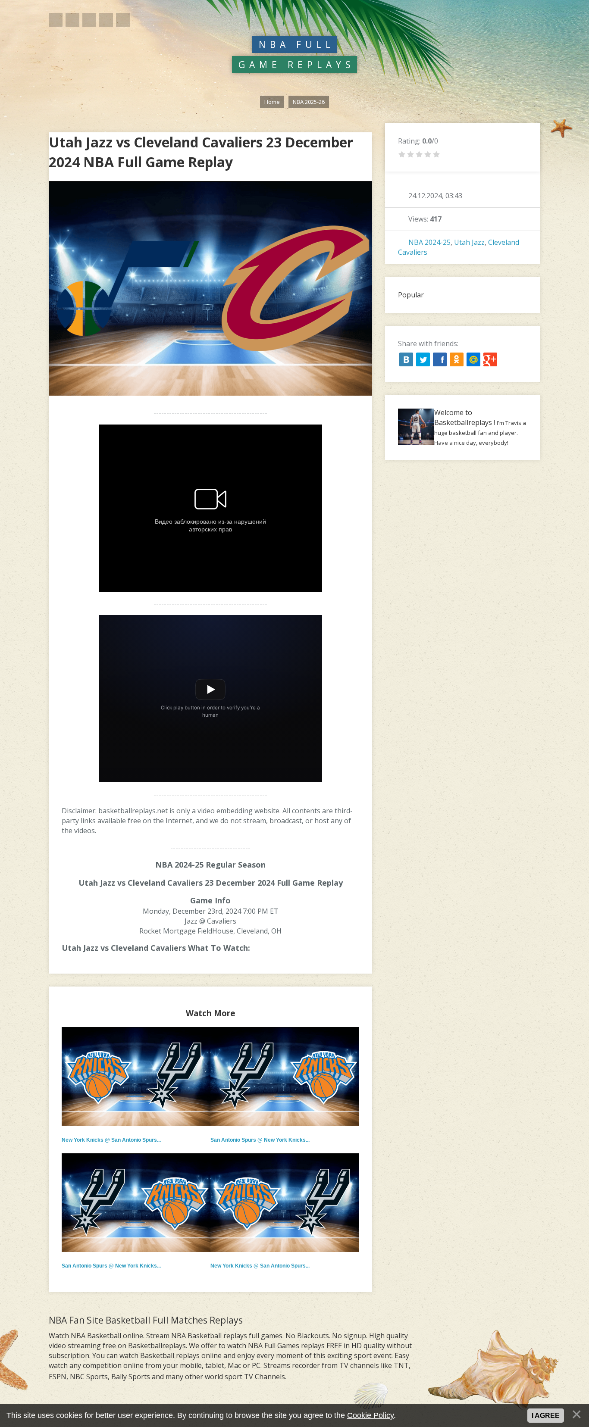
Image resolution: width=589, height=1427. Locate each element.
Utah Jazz (469, 242)
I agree (546, 1415)
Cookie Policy (370, 1415)
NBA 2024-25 (429, 242)
